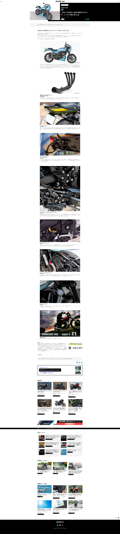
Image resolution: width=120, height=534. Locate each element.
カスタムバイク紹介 (55, 24)
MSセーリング (71, 411)
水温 (59, 511)
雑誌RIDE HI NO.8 (43, 337)
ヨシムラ (70, 394)
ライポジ (77, 496)
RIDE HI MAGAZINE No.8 (68, 358)
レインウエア (70, 511)
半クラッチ (60, 496)
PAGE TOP (116, 517)
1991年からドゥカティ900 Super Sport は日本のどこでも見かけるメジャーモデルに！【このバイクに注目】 (52, 437)
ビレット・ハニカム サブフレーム (45, 272)
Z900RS (50, 24)
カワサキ (60, 24)
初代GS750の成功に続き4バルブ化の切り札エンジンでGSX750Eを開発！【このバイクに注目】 (52, 444)
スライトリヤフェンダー (44, 156)
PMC (69, 17)
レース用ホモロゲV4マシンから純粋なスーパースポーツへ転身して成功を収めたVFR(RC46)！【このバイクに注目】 (74, 444)
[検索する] (118, 1)
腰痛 (74, 496)
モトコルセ (39, 411)
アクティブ (54, 410)
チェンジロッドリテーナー (44, 242)
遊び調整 (64, 496)
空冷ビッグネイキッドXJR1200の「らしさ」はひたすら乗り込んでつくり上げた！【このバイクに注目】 (74, 437)
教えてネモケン (55, 496)
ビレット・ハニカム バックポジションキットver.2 (48, 212)
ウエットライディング (76, 511)
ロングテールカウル (43, 125)
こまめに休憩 (39, 512)
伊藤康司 (64, 17)
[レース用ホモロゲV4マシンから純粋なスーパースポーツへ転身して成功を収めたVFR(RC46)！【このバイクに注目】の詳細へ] (64, 445)
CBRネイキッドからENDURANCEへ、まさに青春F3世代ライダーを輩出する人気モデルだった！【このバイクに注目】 (52, 451)
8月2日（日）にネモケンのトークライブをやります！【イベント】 (74, 450)
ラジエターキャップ (43, 303)
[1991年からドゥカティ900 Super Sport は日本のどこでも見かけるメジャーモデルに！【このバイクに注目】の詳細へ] (42, 438)
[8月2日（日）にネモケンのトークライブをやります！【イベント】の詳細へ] (64, 452)
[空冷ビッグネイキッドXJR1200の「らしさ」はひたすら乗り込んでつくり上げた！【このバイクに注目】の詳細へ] (64, 438)
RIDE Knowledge (55, 511)
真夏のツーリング (45, 511)
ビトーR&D (39, 393)
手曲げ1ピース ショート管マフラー (45, 94)
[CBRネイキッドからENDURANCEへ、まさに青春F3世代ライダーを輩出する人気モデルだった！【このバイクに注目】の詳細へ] (42, 452)
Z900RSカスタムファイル (44, 24)
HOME (38, 428)
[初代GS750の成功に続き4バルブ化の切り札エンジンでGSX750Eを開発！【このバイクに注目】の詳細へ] (42, 445)
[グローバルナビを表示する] (1, 1)
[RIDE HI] (60, 1)
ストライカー (55, 393)
